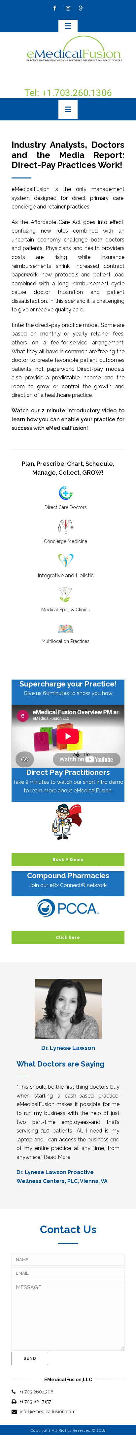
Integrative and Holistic (66, 575)
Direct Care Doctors (66, 507)
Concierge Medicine (65, 541)
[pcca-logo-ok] (68, 907)
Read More (57, 1157)
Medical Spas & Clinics (65, 609)
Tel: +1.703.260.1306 (68, 92)
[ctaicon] (68, 822)
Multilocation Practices (65, 641)
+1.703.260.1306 (36, 1391)
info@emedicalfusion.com (48, 1411)
